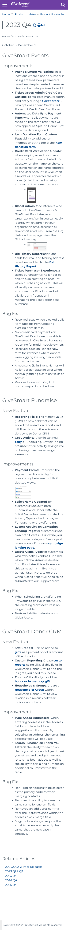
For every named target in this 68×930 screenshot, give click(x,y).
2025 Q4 (11, 885)
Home (6, 14)
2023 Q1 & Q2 (14, 871)
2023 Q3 (10, 875)
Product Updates (25, 14)
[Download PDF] (35, 25)
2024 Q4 (11, 880)
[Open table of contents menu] (6, 4)
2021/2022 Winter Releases (23, 866)
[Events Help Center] (20, 3)
